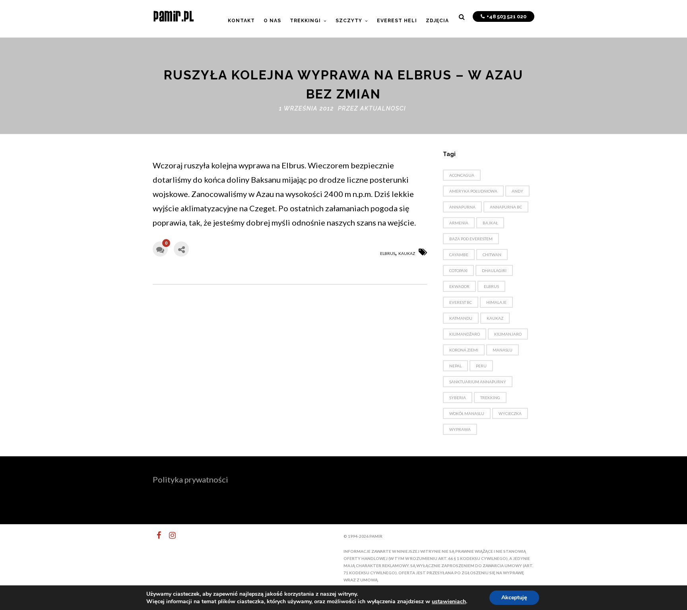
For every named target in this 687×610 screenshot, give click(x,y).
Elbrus (387, 253)
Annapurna (462, 207)
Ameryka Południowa (473, 191)
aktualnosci (383, 108)
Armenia (458, 222)
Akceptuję (514, 597)
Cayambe (458, 254)
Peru (481, 365)
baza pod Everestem (471, 238)
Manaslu (502, 349)
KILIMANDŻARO (464, 334)
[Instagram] (169, 535)
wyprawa (460, 429)
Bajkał (490, 222)
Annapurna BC (506, 207)
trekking (490, 397)
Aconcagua (461, 175)
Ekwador (459, 286)
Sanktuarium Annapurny (477, 381)
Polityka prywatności (190, 479)
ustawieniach (449, 601)
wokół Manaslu (466, 413)
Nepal (455, 365)
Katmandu (460, 318)
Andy (517, 191)
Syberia (457, 397)
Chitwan (492, 254)
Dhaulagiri (494, 270)
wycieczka (510, 413)
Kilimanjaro (508, 334)
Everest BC (460, 302)
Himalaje (496, 302)
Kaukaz (406, 253)
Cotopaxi (458, 270)
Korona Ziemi (463, 349)
